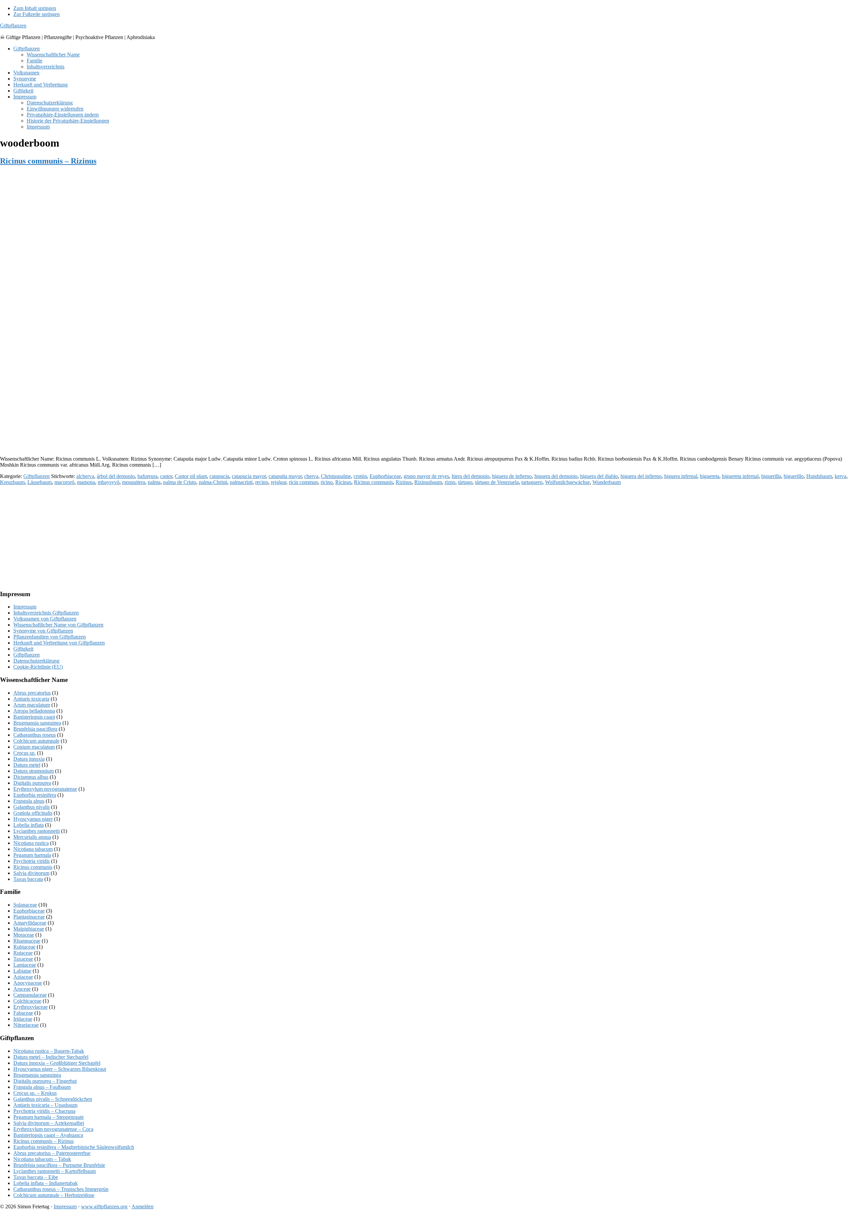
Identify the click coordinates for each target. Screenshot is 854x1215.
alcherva (85, 476)
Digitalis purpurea (32, 783)
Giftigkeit (23, 649)
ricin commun (303, 482)
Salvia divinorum (31, 873)
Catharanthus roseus (34, 735)
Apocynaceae (27, 983)
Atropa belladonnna (34, 711)
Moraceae (23, 935)
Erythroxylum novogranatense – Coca (53, 1129)
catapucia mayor (249, 476)
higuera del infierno (641, 476)
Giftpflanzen (13, 25)
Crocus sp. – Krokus (35, 1093)
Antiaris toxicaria (31, 699)
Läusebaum (39, 482)
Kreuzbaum (12, 482)
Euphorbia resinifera (34, 795)
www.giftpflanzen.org (104, 1206)
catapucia (219, 476)
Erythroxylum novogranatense (45, 789)
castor (166, 476)
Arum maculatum (31, 705)
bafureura (147, 476)
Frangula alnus (28, 801)
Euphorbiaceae (385, 476)
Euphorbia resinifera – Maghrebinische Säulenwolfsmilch (73, 1147)
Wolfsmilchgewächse (567, 482)
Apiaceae (23, 977)
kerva (840, 476)
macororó (64, 482)
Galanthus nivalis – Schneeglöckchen (52, 1099)
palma (154, 482)
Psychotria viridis (31, 861)
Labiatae (22, 971)
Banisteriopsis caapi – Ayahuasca (48, 1135)
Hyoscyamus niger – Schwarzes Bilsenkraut (59, 1069)
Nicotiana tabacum (33, 849)
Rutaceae (23, 953)
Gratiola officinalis (32, 813)
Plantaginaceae (29, 917)
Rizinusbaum (428, 482)
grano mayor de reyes (426, 476)
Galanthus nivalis (31, 807)
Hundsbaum (819, 476)
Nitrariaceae (26, 1025)
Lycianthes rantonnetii (36, 831)
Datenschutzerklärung (36, 661)
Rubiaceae (24, 947)
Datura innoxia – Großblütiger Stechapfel (56, 1063)
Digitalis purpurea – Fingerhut (45, 1081)
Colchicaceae (27, 1001)
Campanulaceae (30, 995)
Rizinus (404, 482)
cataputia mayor (285, 476)
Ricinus (343, 482)
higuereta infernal (740, 476)
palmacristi (241, 482)
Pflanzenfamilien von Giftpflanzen (49, 637)
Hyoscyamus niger (33, 819)
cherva (311, 476)
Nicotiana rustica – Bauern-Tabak (48, 1051)
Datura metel (26, 765)
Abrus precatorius (32, 693)
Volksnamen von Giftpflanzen (44, 619)
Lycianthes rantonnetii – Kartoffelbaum (54, 1171)
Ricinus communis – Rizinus (48, 161)
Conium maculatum (34, 747)
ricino (327, 482)
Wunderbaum (606, 482)
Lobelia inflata (28, 825)
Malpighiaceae (28, 929)
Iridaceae (22, 1019)
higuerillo (794, 476)
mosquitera (133, 482)
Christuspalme (336, 476)
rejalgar (278, 482)
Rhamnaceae (26, 941)
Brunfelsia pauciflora (35, 729)
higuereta (709, 476)
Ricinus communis (373, 482)
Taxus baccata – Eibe (35, 1177)
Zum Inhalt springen (34, 8)
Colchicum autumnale (36, 741)
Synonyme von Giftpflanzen (43, 631)
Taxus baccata (28, 879)
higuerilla (771, 476)
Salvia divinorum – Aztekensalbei (48, 1123)
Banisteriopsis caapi (34, 717)
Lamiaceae (24, 965)
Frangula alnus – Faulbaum (42, 1087)
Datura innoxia (29, 759)
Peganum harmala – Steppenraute (48, 1117)
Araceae (22, 989)
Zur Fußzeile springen (36, 14)
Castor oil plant (191, 476)
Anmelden (142, 1206)
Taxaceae (23, 959)
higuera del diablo (599, 476)
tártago (465, 482)
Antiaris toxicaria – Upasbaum (45, 1105)
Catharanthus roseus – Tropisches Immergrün (60, 1189)
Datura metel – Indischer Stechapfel (50, 1057)
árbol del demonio (116, 476)
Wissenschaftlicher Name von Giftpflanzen (58, 625)
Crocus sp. (24, 753)
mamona (86, 482)
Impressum (24, 607)
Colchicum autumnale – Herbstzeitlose (53, 1195)
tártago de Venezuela (497, 482)
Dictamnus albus (30, 777)
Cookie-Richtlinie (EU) (38, 667)
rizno (450, 482)
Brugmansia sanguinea (37, 723)
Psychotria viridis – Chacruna (44, 1111)
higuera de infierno (512, 476)
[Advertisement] (200, 404)
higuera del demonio (555, 476)
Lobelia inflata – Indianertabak (45, 1183)
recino (261, 482)
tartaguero (531, 482)
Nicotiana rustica (31, 843)
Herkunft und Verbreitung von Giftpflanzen (59, 643)
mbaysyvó (108, 482)
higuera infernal (680, 476)
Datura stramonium (33, 771)
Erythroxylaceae (30, 1007)
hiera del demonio (470, 476)
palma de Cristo (179, 482)
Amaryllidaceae (29, 923)
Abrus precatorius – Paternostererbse (51, 1153)
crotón (360, 476)
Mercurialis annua (32, 837)
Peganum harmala (32, 855)
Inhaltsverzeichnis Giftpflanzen (46, 613)
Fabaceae (23, 1013)
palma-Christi (213, 482)
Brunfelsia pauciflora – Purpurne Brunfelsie (59, 1165)
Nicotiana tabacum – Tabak (42, 1159)
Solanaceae (25, 905)
